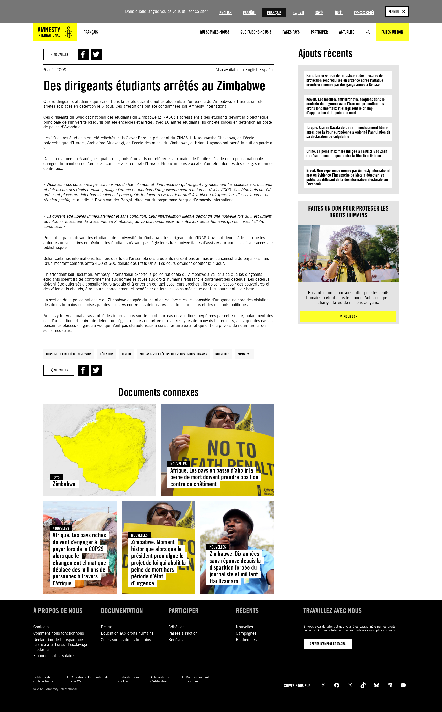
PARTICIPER (183, 610)
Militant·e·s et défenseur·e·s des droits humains (173, 354)
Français (274, 12)
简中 (319, 12)
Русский (364, 12)
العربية (298, 12)
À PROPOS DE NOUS (57, 610)
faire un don (348, 316)
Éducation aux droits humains (127, 633)
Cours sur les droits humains (126, 639)
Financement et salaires (54, 655)
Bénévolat (177, 639)
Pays (56, 477)
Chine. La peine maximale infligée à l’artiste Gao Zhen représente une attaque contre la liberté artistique (346, 153)
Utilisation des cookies (128, 679)
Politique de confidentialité (43, 679)
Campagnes (246, 633)
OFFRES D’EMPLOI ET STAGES (328, 644)
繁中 (339, 12)
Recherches (246, 639)
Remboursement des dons (197, 679)
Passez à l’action (183, 633)
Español (249, 12)
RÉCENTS (247, 610)
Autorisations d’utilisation (159, 679)
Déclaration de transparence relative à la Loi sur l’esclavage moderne (60, 644)
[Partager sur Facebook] (83, 54)
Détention (107, 354)
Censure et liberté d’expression (69, 354)
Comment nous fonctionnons (58, 633)
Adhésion (176, 627)
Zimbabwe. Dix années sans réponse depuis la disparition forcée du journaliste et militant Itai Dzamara (235, 567)
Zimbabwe (244, 354)
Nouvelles (222, 354)
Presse (106, 627)
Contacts (41, 627)
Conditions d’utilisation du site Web (90, 679)
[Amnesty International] (55, 32)
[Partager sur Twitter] (96, 54)
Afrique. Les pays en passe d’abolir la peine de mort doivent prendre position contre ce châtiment (214, 477)
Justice (127, 354)
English (225, 12)
